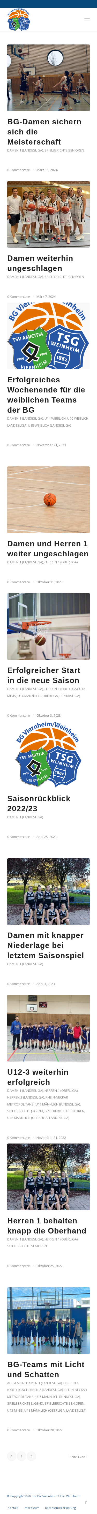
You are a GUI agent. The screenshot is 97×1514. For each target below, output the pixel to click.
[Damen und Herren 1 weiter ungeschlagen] (48, 499)
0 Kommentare (18, 170)
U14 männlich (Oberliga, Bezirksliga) (49, 695)
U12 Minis (15, 1410)
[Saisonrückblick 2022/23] (48, 755)
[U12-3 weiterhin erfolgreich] (48, 1028)
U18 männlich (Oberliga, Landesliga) (38, 1117)
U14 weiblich (55, 418)
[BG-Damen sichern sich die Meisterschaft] (48, 77)
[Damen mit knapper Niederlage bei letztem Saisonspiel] (48, 891)
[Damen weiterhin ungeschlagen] (48, 214)
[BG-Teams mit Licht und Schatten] (48, 1320)
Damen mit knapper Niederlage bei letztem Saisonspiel (45, 945)
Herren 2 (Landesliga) (25, 1097)
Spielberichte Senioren (64, 150)
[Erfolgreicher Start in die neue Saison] (48, 626)
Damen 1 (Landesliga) (25, 150)
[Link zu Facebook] (86, 1502)
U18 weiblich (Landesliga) (49, 425)
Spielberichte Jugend (25, 1111)
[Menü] (87, 18)
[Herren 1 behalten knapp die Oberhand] (48, 1177)
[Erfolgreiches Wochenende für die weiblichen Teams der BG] (48, 335)
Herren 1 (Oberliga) (61, 562)
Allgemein (16, 1383)
